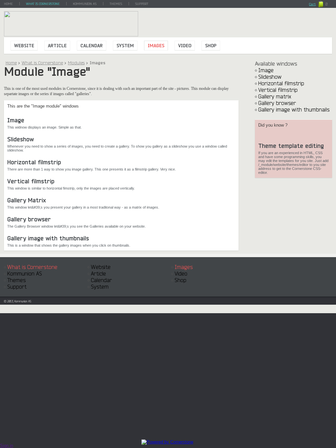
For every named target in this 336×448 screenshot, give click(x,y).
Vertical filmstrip (30, 181)
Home (11, 62)
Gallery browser (29, 219)
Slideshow (20, 139)
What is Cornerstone (42, 62)
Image (15, 120)
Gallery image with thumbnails (48, 238)
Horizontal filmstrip (34, 162)
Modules (76, 62)
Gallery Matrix (26, 200)
